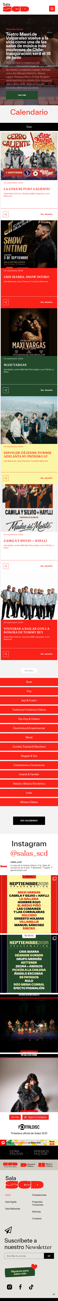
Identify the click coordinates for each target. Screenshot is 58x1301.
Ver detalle (47, 214)
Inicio (8, 1195)
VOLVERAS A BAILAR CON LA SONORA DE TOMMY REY (26, 630)
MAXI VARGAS (15, 365)
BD (54, 1294)
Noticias (36, 1211)
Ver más (29, 671)
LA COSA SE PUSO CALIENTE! (27, 189)
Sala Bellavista (12, 1208)
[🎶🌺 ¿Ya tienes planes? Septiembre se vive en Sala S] (29, 904)
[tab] (29, 127)
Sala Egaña (11, 1202)
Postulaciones (39, 1195)
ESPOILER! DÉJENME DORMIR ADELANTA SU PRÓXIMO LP (27, 455)
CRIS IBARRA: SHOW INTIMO (26, 277)
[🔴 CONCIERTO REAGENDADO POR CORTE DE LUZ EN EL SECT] (29, 1023)
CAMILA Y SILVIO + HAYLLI (25, 541)
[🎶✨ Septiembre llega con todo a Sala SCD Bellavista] (29, 964)
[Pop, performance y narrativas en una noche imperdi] (29, 1083)
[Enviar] (49, 1256)
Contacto (37, 1218)
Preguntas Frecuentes (37, 1203)
